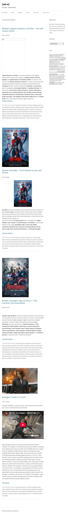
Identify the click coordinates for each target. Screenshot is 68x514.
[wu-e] (5, 4)
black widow (39, 347)
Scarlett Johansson (27, 115)
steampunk (52, 78)
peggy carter (15, 354)
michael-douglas (36, 244)
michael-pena (5, 246)
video (51, 82)
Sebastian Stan (37, 115)
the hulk (31, 356)
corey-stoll (9, 241)
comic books (39, 239)
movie (55, 72)
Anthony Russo (37, 105)
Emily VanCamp (34, 111)
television (55, 80)
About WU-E (46, 12)
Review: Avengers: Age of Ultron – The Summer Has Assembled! (19, 301)
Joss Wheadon (14, 352)
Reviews (20, 12)
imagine (61, 64)
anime (57, 54)
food (62, 63)
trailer (59, 80)
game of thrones (53, 64)
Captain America (20, 107)
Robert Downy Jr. (17, 115)
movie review (32, 113)
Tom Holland (15, 118)
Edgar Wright (31, 241)
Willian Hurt (22, 118)
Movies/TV (18, 105)
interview (53, 66)
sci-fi (57, 76)
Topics (27, 12)
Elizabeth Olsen (25, 111)
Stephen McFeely (6, 118)
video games (58, 82)
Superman (52, 79)
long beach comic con (55, 68)
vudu (63, 82)
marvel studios (27, 244)
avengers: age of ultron (8, 347)
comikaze (58, 57)
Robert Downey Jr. (30, 354)
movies (59, 74)
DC (58, 60)
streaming (60, 78)
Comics (17, 237)
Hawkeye (20, 349)
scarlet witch (39, 354)
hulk (25, 349)
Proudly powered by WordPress (10, 511)
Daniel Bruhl (10, 111)
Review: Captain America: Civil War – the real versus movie (22, 29)
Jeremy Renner (15, 113)
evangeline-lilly (39, 241)
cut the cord (53, 60)
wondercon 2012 (55, 84)
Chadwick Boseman (22, 109)
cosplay (62, 58)
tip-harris (25, 246)
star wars (62, 76)
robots (53, 76)
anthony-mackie (15, 239)
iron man (7, 113)
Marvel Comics (19, 244)
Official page (5, 483)
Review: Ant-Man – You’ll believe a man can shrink (22, 171)
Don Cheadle (17, 111)
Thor (35, 356)
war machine (8, 358)
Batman (51, 55)
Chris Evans (32, 109)
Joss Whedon (22, 491)
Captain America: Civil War (32, 107)
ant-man (8, 239)
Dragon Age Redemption (54, 62)
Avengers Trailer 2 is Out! (14, 397)
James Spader (35, 349)
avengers (12, 107)
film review (58, 63)
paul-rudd (9, 115)
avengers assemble (23, 345)
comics (4, 241)
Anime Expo (62, 54)
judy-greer (11, 244)
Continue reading (7, 101)
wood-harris (32, 246)
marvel (27, 113)
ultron (39, 356)
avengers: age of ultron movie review (25, 347)
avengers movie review (35, 345)
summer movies (17, 356)
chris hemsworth (26, 489)
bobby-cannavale (31, 239)
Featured (4, 12)
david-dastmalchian (17, 241)
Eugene (37, 118)
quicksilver (22, 354)
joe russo (21, 113)
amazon (53, 54)
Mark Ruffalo (22, 352)
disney (25, 241)
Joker (64, 66)
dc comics (61, 60)
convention (55, 59)
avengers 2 (15, 345)
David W (6, 495)
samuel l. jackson (13, 493)
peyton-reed (19, 246)
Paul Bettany (8, 354)
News (12, 12)
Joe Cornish (5, 244)
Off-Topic (36, 12)
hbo (58, 64)
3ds (50, 54)
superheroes (25, 356)
